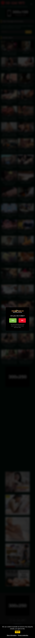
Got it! (17, 632)
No (22, 320)
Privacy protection (23, 635)
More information (12, 635)
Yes (12, 320)
